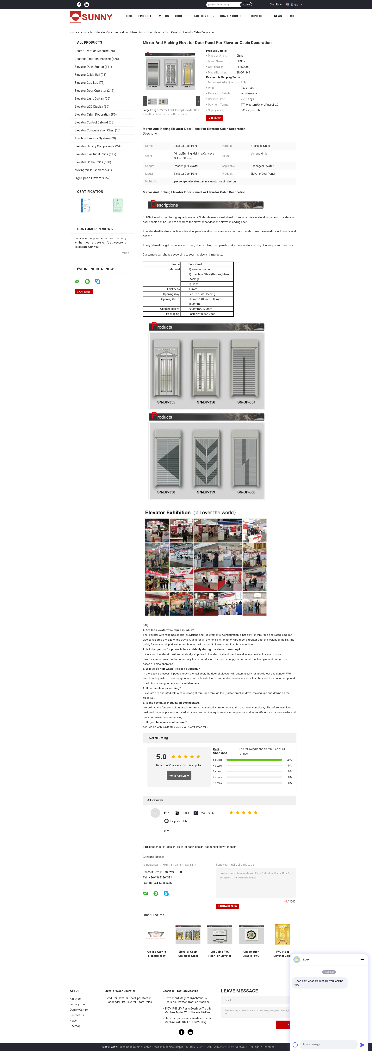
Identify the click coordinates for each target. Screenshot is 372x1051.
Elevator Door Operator (90, 90)
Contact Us (259, 16)
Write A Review (179, 775)
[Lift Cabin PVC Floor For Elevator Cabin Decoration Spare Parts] (219, 934)
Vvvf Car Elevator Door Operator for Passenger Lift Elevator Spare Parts (129, 1000)
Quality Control (232, 16)
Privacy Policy (108, 1046)
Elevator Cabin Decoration (112, 32)
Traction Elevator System (92, 138)
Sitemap (75, 1026)
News (278, 16)
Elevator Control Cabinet (91, 122)
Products (145, 16)
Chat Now (276, 4)
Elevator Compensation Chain (94, 130)
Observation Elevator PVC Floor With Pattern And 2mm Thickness (251, 954)
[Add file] (295, 1045)
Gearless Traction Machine (93, 59)
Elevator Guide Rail (87, 75)
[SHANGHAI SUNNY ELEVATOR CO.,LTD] (91, 17)
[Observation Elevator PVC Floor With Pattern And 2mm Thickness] (251, 934)
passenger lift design (162, 846)
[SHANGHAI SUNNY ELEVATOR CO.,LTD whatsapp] (90, 281)
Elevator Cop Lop (86, 83)
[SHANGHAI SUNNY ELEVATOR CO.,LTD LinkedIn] (86, 4)
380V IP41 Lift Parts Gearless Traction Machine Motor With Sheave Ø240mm (189, 1010)
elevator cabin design (190, 846)
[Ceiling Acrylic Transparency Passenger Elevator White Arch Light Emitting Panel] (156, 934)
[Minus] (362, 959)
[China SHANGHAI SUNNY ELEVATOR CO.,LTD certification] (86, 205)
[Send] (362, 1045)
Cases (292, 16)
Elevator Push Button (89, 67)
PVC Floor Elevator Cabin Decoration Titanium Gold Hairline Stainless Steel (282, 954)
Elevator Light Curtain (89, 98)
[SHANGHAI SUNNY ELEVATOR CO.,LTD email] (79, 281)
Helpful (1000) (178, 821)
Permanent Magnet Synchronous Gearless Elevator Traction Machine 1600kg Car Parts (187, 1001)
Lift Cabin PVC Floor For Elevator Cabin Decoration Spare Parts (219, 954)
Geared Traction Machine (92, 51)
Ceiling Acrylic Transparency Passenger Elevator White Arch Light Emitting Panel (156, 954)
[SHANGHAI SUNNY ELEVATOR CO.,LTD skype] (100, 281)
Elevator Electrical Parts (91, 154)
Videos (164, 16)
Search (246, 4)
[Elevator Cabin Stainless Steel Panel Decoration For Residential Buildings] (188, 934)
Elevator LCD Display (89, 106)
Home (129, 16)
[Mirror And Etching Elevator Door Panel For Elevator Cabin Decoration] (170, 72)
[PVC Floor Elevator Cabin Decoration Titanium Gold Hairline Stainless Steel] (282, 934)
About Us (181, 16)
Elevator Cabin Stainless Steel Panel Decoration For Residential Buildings (188, 954)
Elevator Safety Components (95, 146)
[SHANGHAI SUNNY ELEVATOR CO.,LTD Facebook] (79, 4)
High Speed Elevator (88, 178)
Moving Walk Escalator (90, 170)
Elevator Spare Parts (89, 162)
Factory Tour (204, 16)
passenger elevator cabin (220, 846)
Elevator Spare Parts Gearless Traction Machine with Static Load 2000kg (189, 1020)
